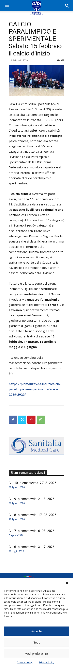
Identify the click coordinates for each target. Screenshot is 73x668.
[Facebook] (13, 420)
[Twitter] (22, 420)
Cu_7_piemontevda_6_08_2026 (32, 531)
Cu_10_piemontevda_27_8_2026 (32, 483)
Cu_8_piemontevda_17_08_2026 (32, 515)
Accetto (36, 631)
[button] (67, 583)
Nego (36, 642)
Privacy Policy (46, 662)
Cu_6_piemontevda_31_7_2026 (32, 547)
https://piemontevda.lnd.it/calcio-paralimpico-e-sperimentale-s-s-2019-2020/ (35, 389)
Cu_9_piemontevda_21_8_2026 (32, 499)
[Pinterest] (31, 420)
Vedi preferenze (36, 653)
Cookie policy (24, 662)
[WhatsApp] (41, 420)
